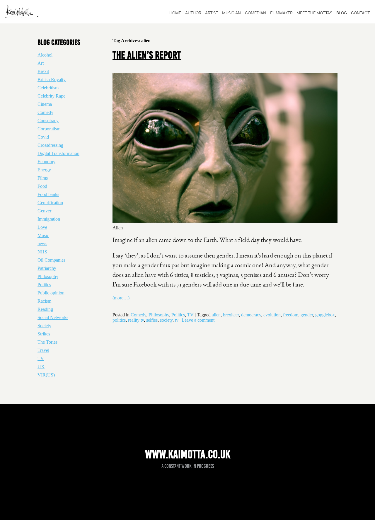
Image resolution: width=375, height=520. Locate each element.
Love (42, 227)
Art (41, 63)
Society (44, 325)
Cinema (45, 104)
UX (41, 366)
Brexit (43, 71)
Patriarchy (47, 268)
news (42, 243)
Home (175, 13)
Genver (44, 210)
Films (43, 177)
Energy (44, 169)
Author (193, 13)
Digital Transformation (58, 153)
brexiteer (231, 314)
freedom (290, 314)
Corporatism (49, 128)
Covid (43, 136)
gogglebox (325, 314)
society (166, 320)
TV (190, 314)
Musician (231, 13)
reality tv (136, 320)
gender (307, 314)
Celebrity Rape (51, 95)
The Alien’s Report (146, 55)
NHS (42, 251)
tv (176, 320)
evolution (272, 314)
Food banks (48, 194)
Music (43, 235)
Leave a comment (198, 320)
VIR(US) (46, 374)
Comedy (138, 314)
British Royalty (52, 79)
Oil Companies (51, 260)
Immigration (49, 218)
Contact (360, 13)
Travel (43, 350)
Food (42, 186)
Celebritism (48, 87)
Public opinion (51, 292)
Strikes (44, 333)
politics (119, 320)
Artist (211, 13)
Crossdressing (50, 145)
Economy (46, 161)
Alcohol (45, 54)
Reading (45, 309)
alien (216, 314)
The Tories (47, 342)
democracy (251, 314)
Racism (44, 301)
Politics (178, 314)
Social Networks (53, 317)
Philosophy (159, 314)
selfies (152, 320)
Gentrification (50, 202)
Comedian (255, 13)
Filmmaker (281, 13)
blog (341, 13)
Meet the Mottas (314, 13)
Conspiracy (48, 120)
